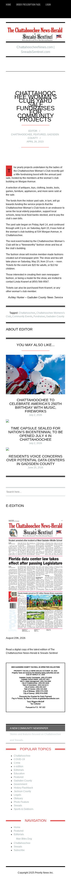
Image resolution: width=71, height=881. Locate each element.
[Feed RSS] (9, 13)
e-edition (18, 766)
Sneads (18, 805)
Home (8, 4)
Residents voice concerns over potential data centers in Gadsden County (35, 460)
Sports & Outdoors (23, 809)
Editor (32, 131)
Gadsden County (55, 316)
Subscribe (19, 850)
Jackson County (22, 791)
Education (19, 773)
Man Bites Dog (24, 838)
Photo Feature (21, 802)
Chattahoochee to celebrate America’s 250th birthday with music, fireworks (35, 405)
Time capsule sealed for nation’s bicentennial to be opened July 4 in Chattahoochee (35, 433)
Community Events (22, 316)
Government (20, 784)
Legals (17, 794)
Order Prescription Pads (28, 4)
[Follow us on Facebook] (15, 13)
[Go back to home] (35, 33)
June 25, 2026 (35, 467)
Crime (17, 762)
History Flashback (23, 787)
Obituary (18, 798)
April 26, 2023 (35, 141)
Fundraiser (39, 316)
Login (48, 4)
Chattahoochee (21, 134)
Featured (39, 134)
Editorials (19, 770)
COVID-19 (19, 759)
